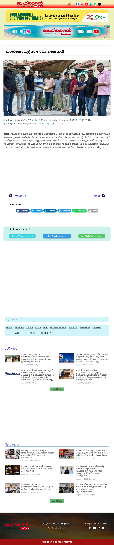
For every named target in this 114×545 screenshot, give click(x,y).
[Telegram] (103, 528)
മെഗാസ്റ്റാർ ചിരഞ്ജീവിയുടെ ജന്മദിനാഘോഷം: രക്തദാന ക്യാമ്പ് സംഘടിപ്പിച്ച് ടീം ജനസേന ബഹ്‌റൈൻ (37, 454)
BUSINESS (85, 327)
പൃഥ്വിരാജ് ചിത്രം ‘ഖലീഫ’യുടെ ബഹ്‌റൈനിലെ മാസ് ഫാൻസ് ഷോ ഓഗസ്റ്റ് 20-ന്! (37, 468)
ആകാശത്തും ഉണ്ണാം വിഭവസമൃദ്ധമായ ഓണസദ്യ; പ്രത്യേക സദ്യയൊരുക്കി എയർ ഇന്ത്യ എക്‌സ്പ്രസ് (36, 357)
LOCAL (41, 123)
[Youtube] (94, 528)
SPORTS (73, 327)
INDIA (38, 327)
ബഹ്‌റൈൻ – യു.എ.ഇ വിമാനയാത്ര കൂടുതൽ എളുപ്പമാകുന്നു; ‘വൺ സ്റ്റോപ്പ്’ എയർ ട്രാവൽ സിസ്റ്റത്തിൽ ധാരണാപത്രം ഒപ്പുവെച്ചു (92, 357)
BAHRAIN (22, 123)
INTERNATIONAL (58, 327)
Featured (32, 123)
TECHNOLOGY (44, 333)
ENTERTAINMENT (16, 333)
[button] (62, 4)
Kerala (29, 327)
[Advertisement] (57, 170)
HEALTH (31, 333)
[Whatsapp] (107, 528)
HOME (9, 327)
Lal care (59, 123)
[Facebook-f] (86, 528)
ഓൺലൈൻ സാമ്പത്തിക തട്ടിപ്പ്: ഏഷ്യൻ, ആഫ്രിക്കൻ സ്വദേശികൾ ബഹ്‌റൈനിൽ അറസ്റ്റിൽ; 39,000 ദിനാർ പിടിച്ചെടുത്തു (90, 471)
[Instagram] (90, 528)
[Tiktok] (99, 528)
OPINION (97, 327)
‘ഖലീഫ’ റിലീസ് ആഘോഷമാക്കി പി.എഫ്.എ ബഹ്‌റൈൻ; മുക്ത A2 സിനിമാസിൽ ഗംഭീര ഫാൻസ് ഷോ (91, 452)
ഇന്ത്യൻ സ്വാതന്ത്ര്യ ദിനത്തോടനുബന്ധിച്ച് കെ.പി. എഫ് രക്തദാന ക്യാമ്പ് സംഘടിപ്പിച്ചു (37, 486)
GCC (45, 327)
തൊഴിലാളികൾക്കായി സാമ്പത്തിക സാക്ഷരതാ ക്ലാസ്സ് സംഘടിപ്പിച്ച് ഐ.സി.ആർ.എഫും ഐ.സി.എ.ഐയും (91, 487)
